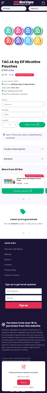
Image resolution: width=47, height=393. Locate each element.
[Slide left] (18, 199)
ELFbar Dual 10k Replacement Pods (29, 179)
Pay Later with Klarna (13, 249)
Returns (8, 259)
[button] (2, 2)
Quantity (5, 120)
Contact (8, 265)
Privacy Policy (10, 270)
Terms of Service (12, 275)
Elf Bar (11, 70)
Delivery (8, 254)
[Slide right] (28, 199)
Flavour (4, 100)
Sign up (23, 305)
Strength (5, 110)
